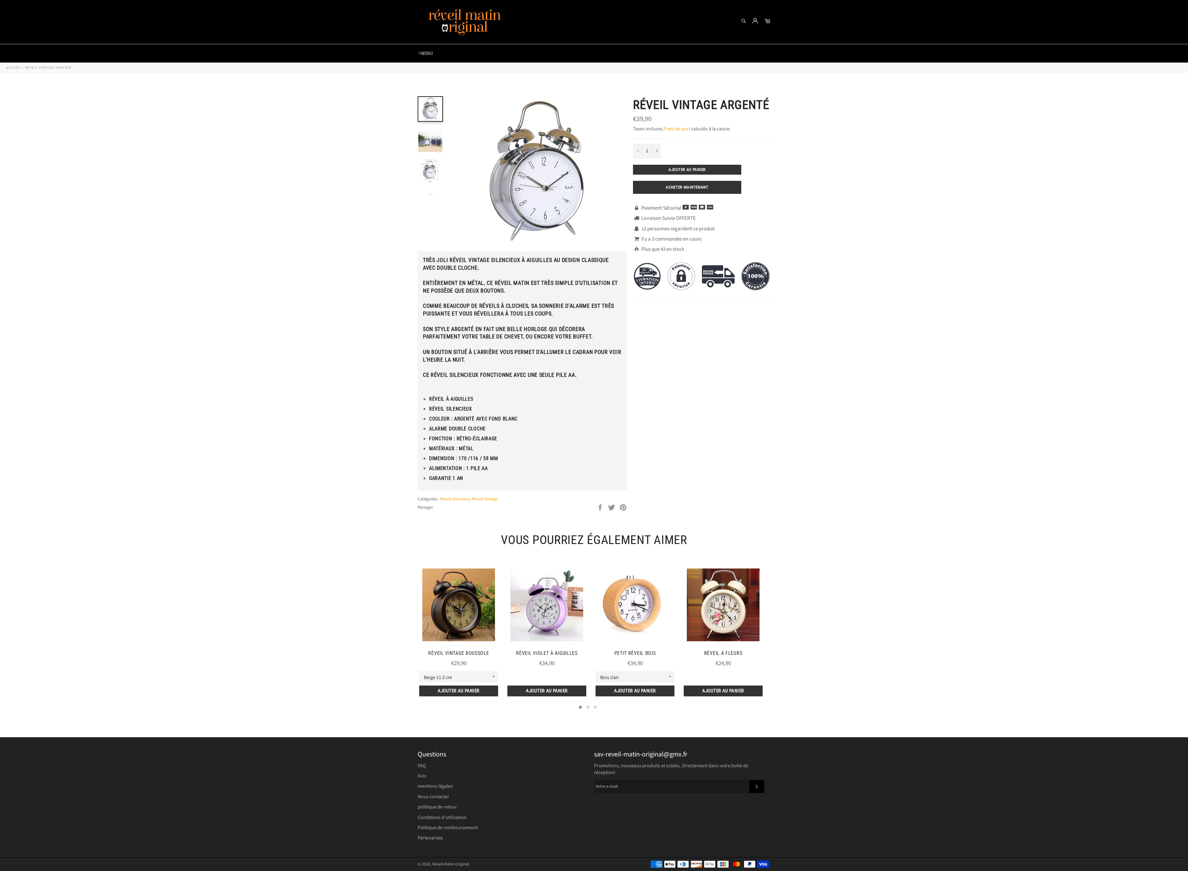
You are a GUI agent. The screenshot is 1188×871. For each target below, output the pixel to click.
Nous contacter (433, 796)
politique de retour (437, 806)
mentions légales (435, 786)
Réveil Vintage (484, 499)
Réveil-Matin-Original (450, 864)
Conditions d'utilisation (442, 817)
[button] (580, 707)
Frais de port (677, 128)
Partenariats (430, 837)
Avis (422, 776)
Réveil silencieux (455, 499)
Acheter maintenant (687, 187)
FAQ (422, 765)
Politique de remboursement (448, 827)
